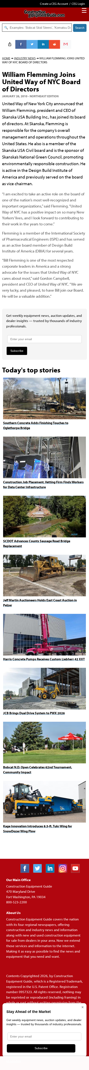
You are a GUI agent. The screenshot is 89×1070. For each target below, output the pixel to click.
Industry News (25, 58)
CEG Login (78, 4)
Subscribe (16, 350)
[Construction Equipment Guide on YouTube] (77, 871)
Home (6, 58)
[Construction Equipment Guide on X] (39, 871)
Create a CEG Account (54, 4)
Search (79, 27)
